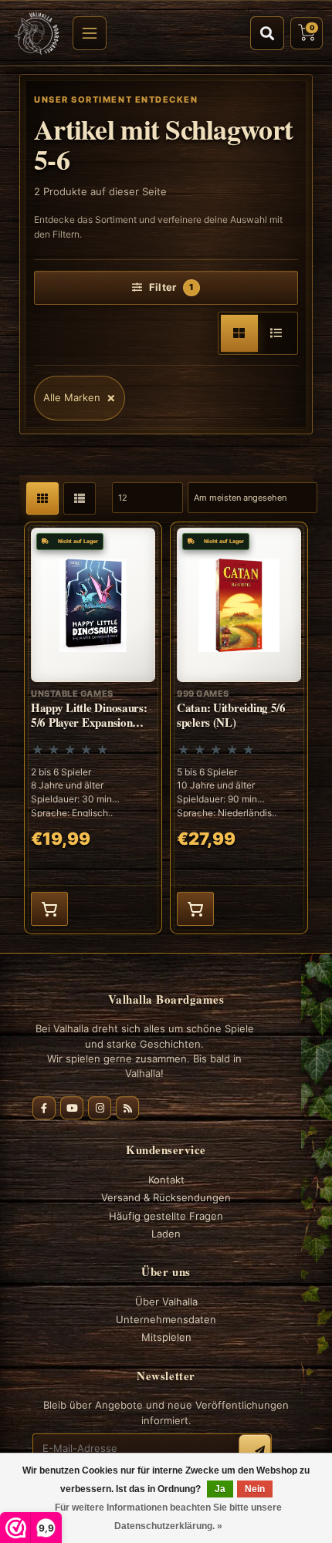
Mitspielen (166, 1337)
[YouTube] (71, 1107)
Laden (166, 1233)
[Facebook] (44, 1107)
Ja (220, 1489)
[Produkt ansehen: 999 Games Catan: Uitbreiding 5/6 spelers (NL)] (239, 728)
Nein (255, 1489)
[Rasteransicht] (239, 333)
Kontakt (166, 1179)
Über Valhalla (166, 1301)
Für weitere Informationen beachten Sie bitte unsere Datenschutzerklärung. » (168, 1516)
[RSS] (127, 1107)
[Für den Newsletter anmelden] (255, 1450)
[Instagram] (99, 1107)
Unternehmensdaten (166, 1319)
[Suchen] (267, 33)
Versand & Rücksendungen (166, 1197)
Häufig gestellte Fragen (166, 1216)
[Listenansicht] (276, 333)
